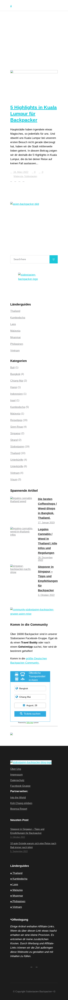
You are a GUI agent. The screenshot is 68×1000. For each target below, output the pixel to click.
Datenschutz (17, 780)
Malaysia (18, 176)
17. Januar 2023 (46, 522)
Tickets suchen (32, 713)
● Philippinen (17, 901)
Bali (12, 367)
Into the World (18, 797)
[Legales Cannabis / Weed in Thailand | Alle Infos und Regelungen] (22, 539)
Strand (14, 440)
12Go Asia (29, 722)
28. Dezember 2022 (45, 558)
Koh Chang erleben (21, 803)
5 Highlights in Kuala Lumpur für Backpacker (33, 114)
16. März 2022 (20, 172)
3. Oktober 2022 (46, 595)
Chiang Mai (16, 380)
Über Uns (15, 769)
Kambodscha (17, 317)
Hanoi (13, 387)
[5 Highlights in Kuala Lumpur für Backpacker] (34, 83)
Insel (13, 400)
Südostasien (30, 176)
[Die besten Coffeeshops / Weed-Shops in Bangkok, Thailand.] (22, 508)
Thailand (15, 311)
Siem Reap (16, 426)
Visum (13, 479)
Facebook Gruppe (20, 786)
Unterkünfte (16, 459)
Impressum (16, 774)
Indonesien (16, 394)
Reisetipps (16, 420)
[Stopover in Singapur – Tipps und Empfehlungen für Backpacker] (22, 576)
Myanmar (15, 337)
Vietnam (15, 350)
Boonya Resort (18, 808)
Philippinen (16, 344)
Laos (13, 324)
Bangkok (15, 374)
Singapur (15, 433)
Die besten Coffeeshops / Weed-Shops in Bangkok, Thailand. (47, 508)
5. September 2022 (19, 851)
